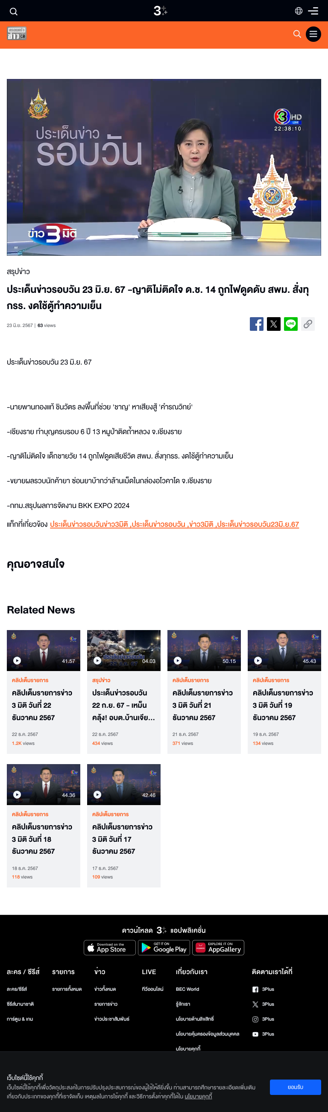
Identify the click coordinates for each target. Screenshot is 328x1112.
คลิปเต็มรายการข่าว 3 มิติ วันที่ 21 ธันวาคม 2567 (203, 705)
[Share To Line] (291, 324)
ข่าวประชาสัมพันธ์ (111, 1019)
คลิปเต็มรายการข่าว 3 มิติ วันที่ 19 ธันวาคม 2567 (283, 705)
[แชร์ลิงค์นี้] (308, 324)
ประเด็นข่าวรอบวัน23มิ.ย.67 (258, 525)
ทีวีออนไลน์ (152, 989)
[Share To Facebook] (257, 324)
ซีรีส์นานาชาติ (20, 1004)
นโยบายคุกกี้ (188, 1049)
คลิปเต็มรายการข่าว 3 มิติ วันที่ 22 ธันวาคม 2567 (42, 705)
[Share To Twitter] (274, 324)
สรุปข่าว (101, 680)
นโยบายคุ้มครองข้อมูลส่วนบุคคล (208, 1034)
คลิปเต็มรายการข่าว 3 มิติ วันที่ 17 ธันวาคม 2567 (122, 839)
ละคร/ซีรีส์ (17, 989)
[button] (69, 167)
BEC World (187, 989)
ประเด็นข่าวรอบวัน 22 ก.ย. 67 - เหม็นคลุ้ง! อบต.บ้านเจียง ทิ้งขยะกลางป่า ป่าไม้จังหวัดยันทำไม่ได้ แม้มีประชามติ (123, 705)
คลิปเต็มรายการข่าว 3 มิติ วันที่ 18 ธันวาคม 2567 (42, 839)
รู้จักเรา (183, 1004)
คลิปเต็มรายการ (30, 680)
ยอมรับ (295, 1087)
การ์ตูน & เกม (20, 1019)
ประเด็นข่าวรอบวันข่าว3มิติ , (91, 525)
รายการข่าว (105, 1004)
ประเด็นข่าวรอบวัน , (160, 525)
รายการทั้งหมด (67, 989)
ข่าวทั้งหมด (105, 989)
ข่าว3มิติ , (203, 525)
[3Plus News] (24, 35)
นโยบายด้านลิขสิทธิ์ (195, 1019)
